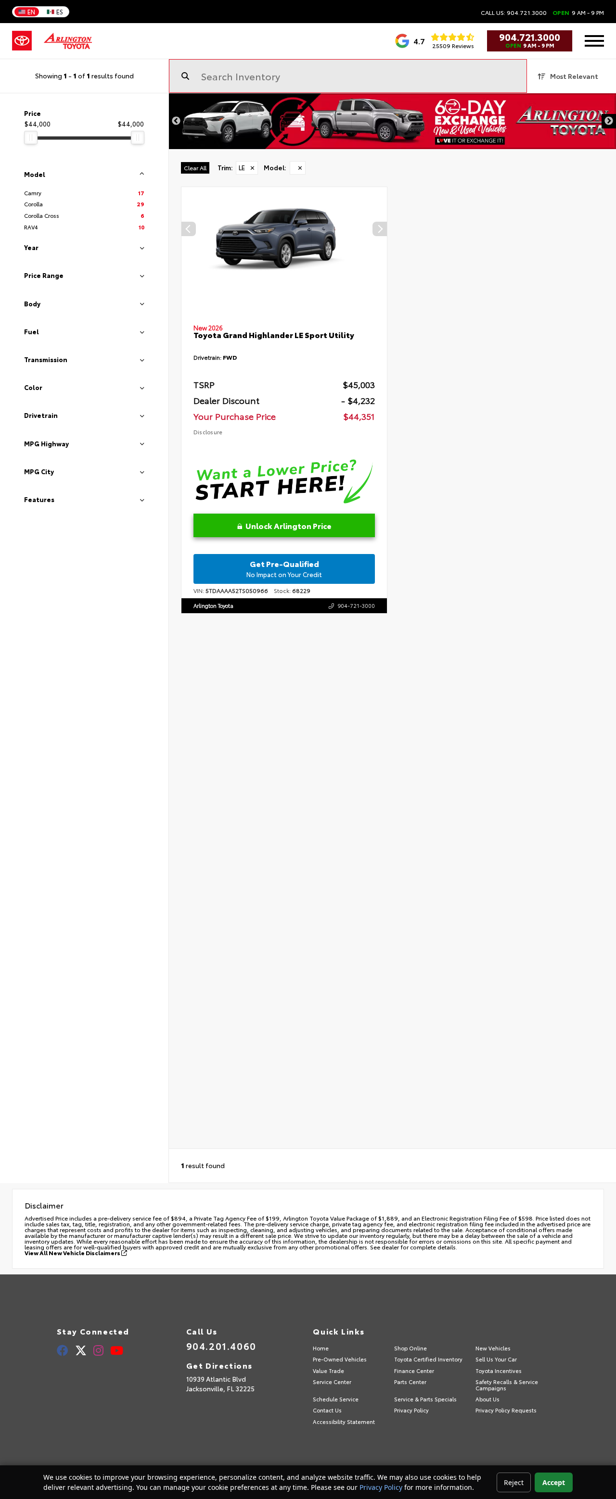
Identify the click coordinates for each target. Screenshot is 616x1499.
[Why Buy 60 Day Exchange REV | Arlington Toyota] (392, 121)
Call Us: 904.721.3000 (514, 12)
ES (59, 11)
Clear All (195, 168)
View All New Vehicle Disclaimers (73, 1252)
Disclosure (207, 432)
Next (609, 121)
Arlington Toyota (213, 605)
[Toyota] (22, 41)
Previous (176, 121)
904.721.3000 (529, 36)
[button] (380, 229)
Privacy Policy (380, 1487)
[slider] (31, 137)
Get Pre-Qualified (284, 568)
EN (31, 11)
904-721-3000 (356, 605)
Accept (553, 1482)
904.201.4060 (221, 1345)
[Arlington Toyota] (68, 41)
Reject (514, 1482)
